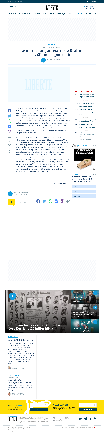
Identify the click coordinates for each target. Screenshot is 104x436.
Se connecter (92, 1)
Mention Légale (58, 419)
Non (75, 191)
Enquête (70, 13)
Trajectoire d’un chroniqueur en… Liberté (19, 381)
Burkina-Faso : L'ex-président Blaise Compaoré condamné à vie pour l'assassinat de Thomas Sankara (87, 111)
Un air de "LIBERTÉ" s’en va (20, 340)
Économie (22, 13)
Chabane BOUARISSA (54, 59)
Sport (44, 13)
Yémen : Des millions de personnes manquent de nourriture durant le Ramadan (87, 125)
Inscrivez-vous (87, 409)
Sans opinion (77, 196)
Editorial (13, 337)
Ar (81, 13)
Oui (75, 186)
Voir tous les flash (85, 139)
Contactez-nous (58, 420)
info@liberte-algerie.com (15, 431)
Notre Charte (68, 419)
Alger (84, 7)
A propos (67, 417)
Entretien (51, 13)
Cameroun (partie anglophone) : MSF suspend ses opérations (87, 120)
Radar (29, 13)
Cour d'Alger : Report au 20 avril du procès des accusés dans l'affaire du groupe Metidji (87, 105)
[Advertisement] (52, 29)
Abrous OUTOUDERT (17, 367)
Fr (78, 13)
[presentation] (73, 13)
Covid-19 (21, 1)
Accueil (56, 417)
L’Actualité (12, 13)
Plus (94, 145)
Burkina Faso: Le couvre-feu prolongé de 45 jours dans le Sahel (86, 96)
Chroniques (14, 375)
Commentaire (21, 202)
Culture (37, 13)
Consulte (39, 409)
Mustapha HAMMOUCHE (18, 393)
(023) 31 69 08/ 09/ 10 (22, 430)
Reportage (61, 13)
